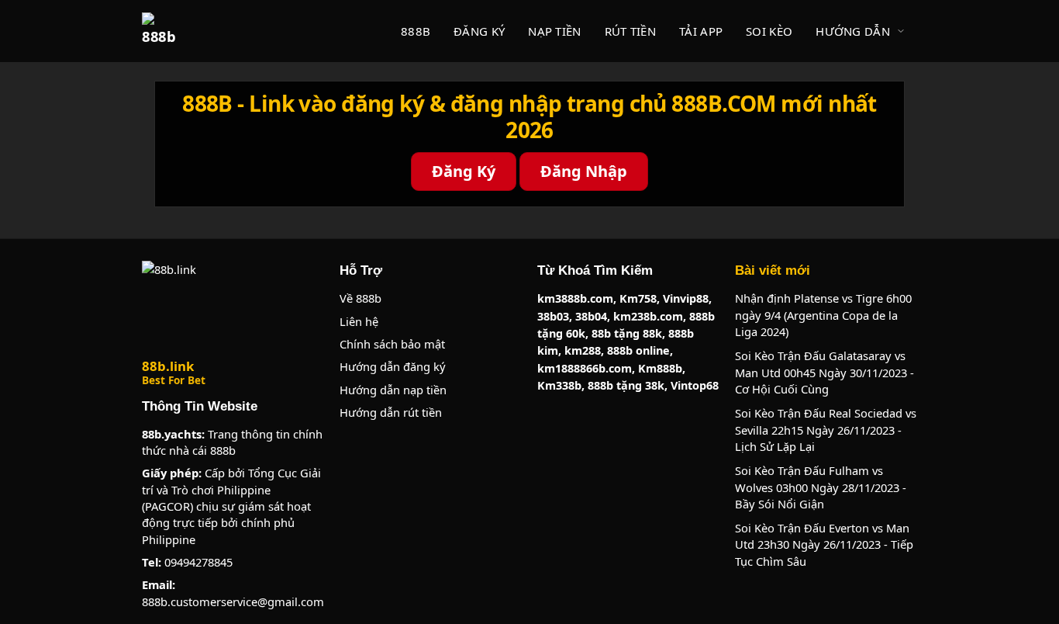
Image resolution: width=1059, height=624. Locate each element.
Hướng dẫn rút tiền (391, 412)
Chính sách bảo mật (392, 344)
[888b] (160, 31)
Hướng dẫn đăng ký (393, 366)
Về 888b (360, 298)
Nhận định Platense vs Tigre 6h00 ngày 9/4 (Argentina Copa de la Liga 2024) (823, 314)
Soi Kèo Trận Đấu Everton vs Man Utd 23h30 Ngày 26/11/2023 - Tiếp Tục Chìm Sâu (824, 544)
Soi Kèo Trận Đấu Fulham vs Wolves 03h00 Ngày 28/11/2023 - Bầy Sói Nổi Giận (820, 487)
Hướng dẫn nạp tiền (393, 389)
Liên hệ (359, 321)
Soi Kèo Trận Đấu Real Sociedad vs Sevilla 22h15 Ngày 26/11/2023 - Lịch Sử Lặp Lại (825, 429)
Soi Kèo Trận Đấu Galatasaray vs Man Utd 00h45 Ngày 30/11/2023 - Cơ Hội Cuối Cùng (824, 372)
